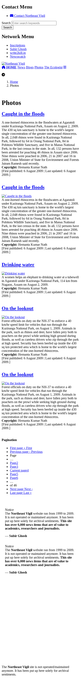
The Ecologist (53, 67)
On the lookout (17, 308)
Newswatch (18, 56)
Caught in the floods (23, 114)
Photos (38, 67)
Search (6, 23)
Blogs (30, 67)
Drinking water (18, 264)
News (21, 67)
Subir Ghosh (18, 49)
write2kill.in (18, 53)
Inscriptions (17, 45)
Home (14, 82)
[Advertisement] (40, 624)
